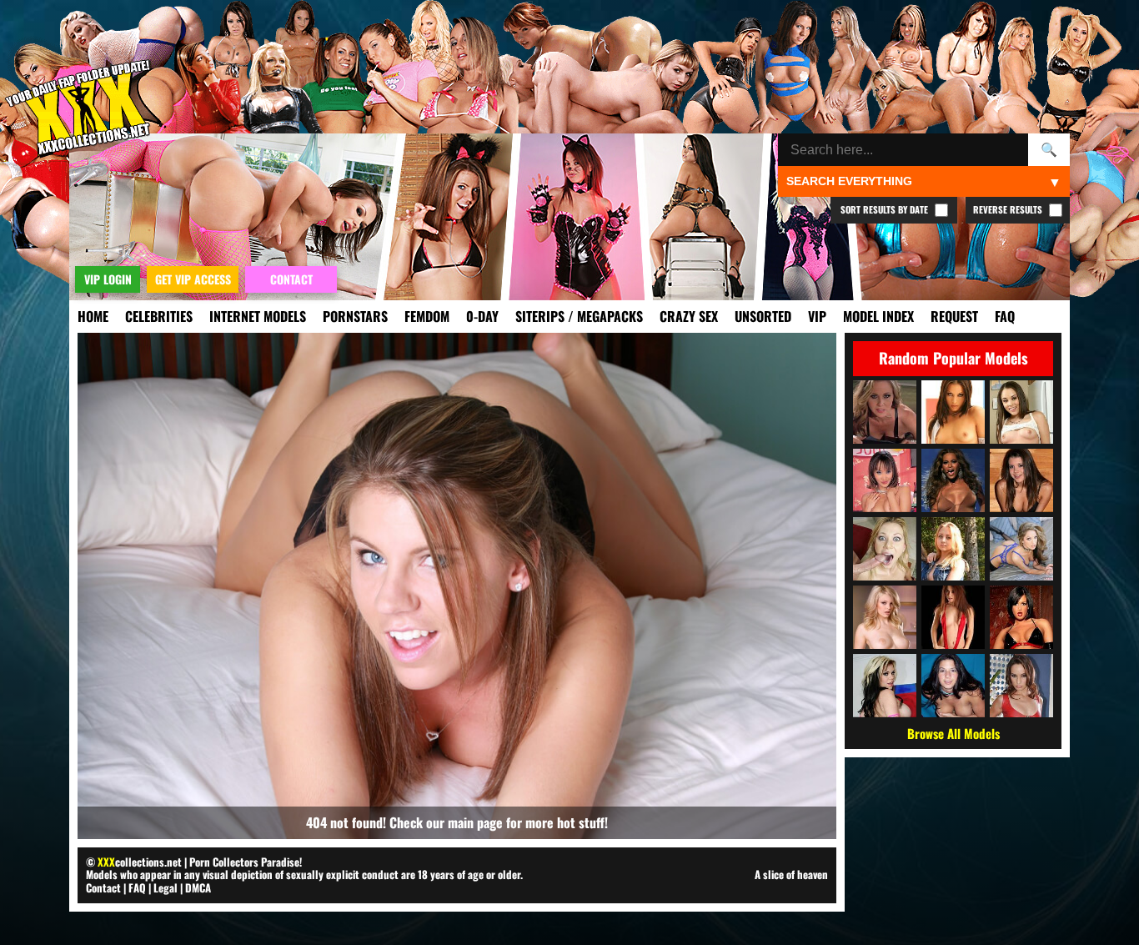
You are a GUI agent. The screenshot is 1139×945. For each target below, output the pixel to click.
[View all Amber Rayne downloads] (1021, 685)
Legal (165, 887)
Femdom (426, 316)
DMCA (198, 887)
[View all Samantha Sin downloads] (884, 549)
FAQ (1005, 316)
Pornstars (355, 316)
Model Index (878, 316)
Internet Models (257, 316)
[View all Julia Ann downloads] (884, 412)
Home (93, 316)
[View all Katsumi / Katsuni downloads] (884, 480)
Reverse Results (1009, 209)
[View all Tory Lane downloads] (1021, 617)
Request (954, 316)
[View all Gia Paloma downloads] (884, 685)
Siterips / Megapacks (579, 316)
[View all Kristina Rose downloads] (1021, 412)
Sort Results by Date (885, 209)
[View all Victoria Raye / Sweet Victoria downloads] (953, 685)
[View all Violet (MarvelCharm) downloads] (953, 549)
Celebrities (159, 316)
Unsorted (763, 316)
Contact (103, 887)
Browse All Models (953, 733)
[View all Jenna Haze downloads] (1021, 549)
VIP (817, 316)
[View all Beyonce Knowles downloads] (953, 480)
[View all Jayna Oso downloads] (953, 412)
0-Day (482, 316)
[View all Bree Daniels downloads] (884, 617)
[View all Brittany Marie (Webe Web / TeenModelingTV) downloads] (1021, 480)
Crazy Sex (689, 316)
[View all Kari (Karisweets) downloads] (953, 617)
